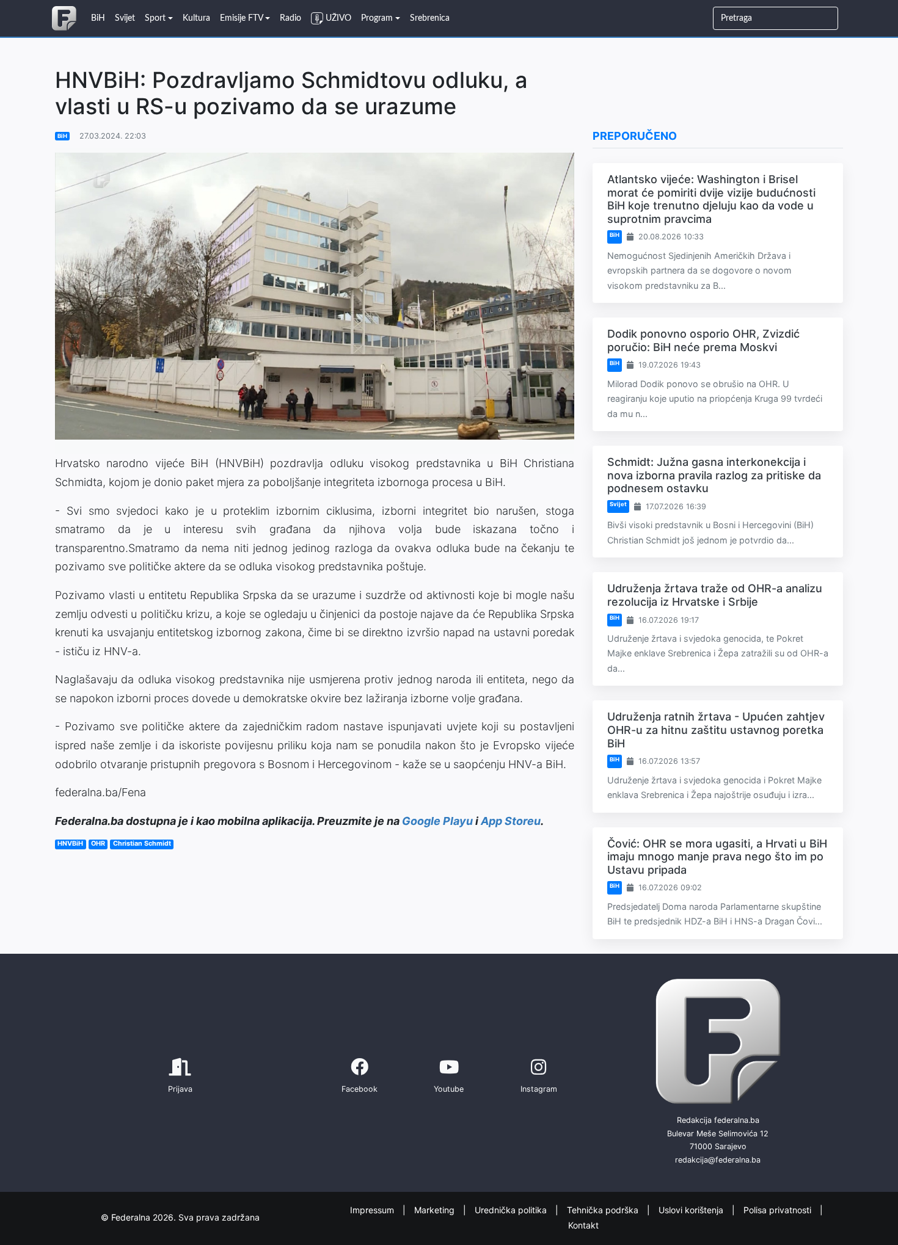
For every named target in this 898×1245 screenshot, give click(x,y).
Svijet (618, 504)
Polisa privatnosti (778, 1210)
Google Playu (437, 821)
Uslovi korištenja (692, 1210)
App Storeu (511, 821)
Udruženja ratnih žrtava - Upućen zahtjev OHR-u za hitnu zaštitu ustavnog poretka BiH (716, 729)
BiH (62, 135)
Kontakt (583, 1224)
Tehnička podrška (604, 1210)
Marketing (435, 1210)
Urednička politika (512, 1210)
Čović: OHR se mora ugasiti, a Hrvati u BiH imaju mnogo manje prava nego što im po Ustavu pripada (717, 856)
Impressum (373, 1210)
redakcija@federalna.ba (718, 1159)
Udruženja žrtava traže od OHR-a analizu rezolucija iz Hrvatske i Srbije (714, 595)
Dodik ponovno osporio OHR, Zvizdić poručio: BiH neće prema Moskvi (703, 340)
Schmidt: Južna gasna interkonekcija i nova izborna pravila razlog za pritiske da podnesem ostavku (714, 475)
